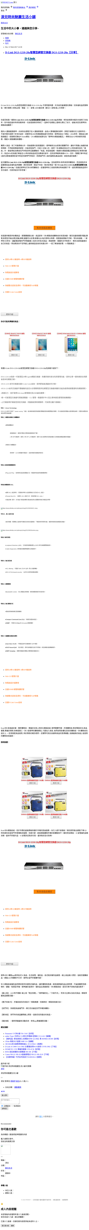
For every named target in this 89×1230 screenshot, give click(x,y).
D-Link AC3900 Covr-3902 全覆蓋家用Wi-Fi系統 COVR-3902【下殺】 (31, 1047)
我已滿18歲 (5, 1226)
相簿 (7, 38)
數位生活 (18, 34)
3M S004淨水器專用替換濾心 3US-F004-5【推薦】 (24, 1044)
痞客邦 (13, 1081)
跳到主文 (4, 23)
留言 (18, 1081)
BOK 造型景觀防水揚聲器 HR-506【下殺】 (21, 1052)
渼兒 (2, 1069)
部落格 (7, 41)
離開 (12, 1226)
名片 (7, 43)
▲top (3, 1091)
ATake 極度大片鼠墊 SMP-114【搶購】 (19, 1041)
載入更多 (4, 1095)
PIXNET (28, 1200)
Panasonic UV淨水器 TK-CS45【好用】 (20, 1033)
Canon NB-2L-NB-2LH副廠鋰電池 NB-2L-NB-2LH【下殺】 (27, 1054)
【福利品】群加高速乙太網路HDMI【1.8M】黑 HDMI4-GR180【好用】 (32, 1039)
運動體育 (17, 1087)
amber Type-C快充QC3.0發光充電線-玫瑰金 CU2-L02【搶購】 (28, 1036)
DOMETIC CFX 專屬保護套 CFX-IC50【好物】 (23, 1049)
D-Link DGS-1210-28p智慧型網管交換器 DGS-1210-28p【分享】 (41, 52)
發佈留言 (4, 1108)
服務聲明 (65, 1200)
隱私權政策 (56, 1200)
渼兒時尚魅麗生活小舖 (18, 17)
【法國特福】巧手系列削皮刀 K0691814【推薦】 (24, 1057)
